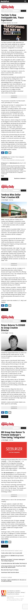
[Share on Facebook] (2, 152)
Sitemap (22, 592)
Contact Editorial (10, 592)
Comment (4, 179)
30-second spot (8, 472)
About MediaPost (10, 591)
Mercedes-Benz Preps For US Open (10, 570)
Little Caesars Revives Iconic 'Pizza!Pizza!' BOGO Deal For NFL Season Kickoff (13, 566)
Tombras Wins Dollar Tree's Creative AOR (11, 553)
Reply (2, 176)
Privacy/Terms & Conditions (13, 594)
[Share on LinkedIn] (6, 152)
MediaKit (17, 591)
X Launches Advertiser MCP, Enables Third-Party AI (14, 563)
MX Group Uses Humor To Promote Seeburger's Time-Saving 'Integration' (13, 560)
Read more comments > (20, 178)
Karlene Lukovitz (6, 22)
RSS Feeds (17, 592)
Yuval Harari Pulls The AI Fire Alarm (10, 572)
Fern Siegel (5, 200)
